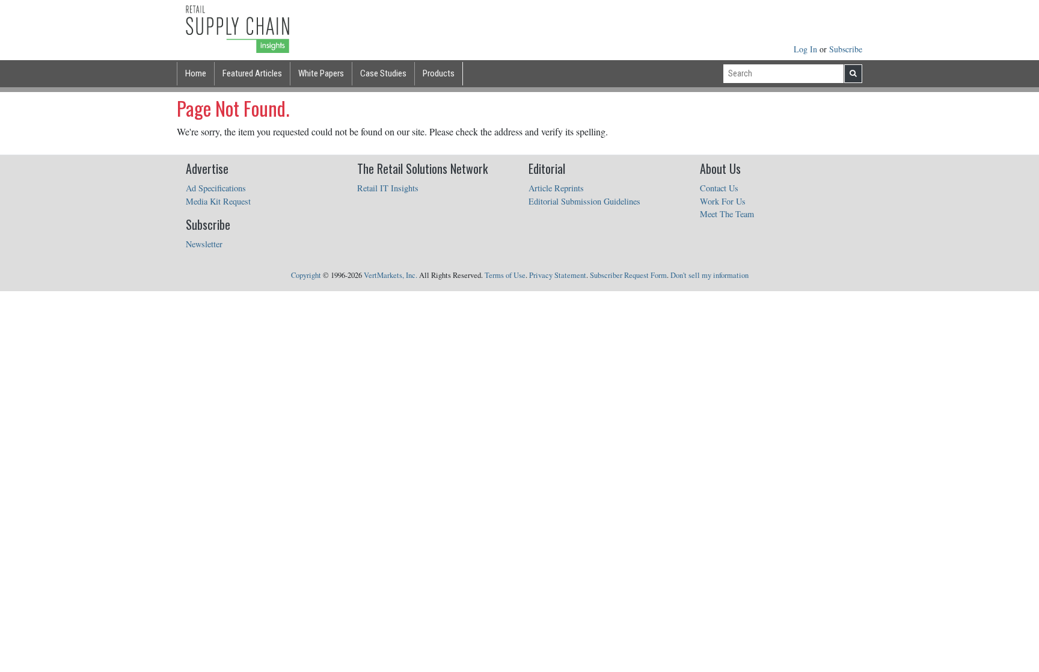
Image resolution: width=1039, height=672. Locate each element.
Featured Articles (252, 73)
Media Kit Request (218, 201)
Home (195, 73)
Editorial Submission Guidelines (584, 201)
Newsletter (204, 244)
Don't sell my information (709, 275)
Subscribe (845, 49)
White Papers (321, 73)
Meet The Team (727, 214)
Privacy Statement (557, 275)
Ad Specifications (216, 188)
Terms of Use (505, 275)
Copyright (306, 275)
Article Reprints (556, 188)
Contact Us (719, 188)
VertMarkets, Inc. (390, 275)
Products (439, 73)
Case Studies (383, 73)
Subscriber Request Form (628, 275)
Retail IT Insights (387, 188)
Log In (807, 49)
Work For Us (723, 201)
